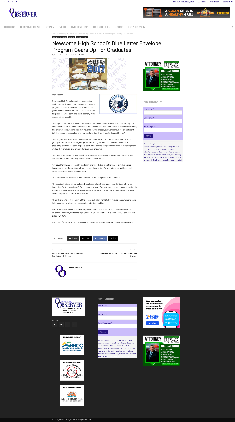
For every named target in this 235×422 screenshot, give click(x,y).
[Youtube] (16, 2)
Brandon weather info (161, 186)
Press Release (59, 55)
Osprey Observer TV (136, 27)
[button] (232, 27)
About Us (202, 2)
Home (54, 34)
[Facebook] (4, 2)
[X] (12, 2)
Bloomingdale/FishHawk (30, 27)
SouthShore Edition (101, 27)
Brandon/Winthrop (79, 27)
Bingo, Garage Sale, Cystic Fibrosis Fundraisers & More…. (67, 254)
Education (71, 37)
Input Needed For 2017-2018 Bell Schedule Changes (118, 254)
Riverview (50, 27)
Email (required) (151, 126)
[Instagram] (8, 2)
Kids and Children (81, 37)
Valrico (62, 27)
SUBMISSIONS (9, 27)
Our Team (214, 2)
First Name (149, 109)
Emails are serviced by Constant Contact (167, 160)
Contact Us (228, 2)
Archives (119, 27)
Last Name (149, 118)
